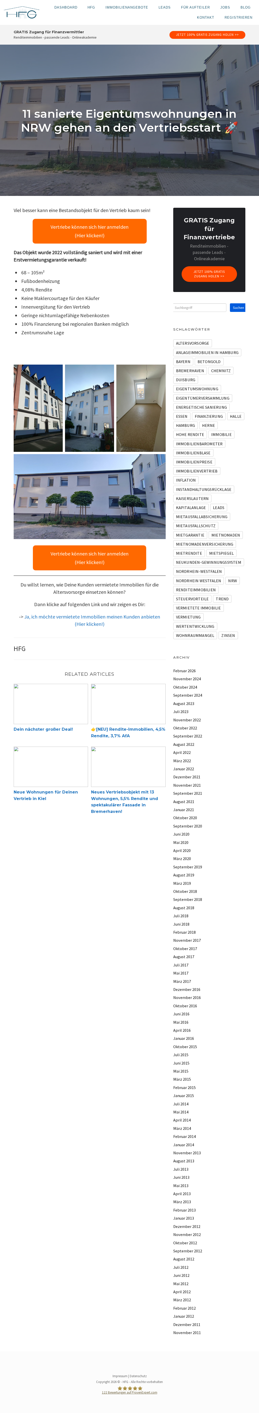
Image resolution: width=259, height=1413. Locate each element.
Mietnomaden (225, 535)
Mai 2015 (180, 1071)
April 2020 (182, 850)
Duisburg (186, 379)
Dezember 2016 (186, 989)
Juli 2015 (180, 1054)
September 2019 (187, 866)
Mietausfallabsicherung (201, 516)
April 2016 (182, 1030)
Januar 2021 (183, 809)
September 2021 (187, 793)
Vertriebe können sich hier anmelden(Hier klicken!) (89, 231)
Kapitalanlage (191, 507)
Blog (246, 7)
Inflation (186, 480)
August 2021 (183, 801)
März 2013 (182, 1201)
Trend (222, 598)
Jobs (225, 7)
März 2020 (182, 858)
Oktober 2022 (185, 727)
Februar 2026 (184, 670)
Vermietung (188, 617)
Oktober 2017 (185, 948)
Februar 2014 (184, 1136)
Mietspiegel (221, 553)
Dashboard (65, 7)
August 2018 (183, 907)
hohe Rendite (190, 434)
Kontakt (205, 17)
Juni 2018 (181, 924)
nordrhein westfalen (198, 580)
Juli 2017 (180, 964)
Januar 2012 (183, 1316)
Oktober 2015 (185, 1046)
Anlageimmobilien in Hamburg (207, 352)
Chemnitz (221, 370)
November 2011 (187, 1332)
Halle (236, 416)
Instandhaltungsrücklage (204, 489)
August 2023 (183, 703)
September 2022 (187, 736)
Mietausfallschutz (195, 525)
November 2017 (187, 940)
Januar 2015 (183, 1095)
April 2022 (182, 752)
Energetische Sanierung (201, 407)
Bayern (183, 361)
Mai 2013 (180, 1185)
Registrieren (238, 17)
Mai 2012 (180, 1283)
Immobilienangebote (126, 7)
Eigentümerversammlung (202, 398)
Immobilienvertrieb (197, 471)
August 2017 (183, 956)
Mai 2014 (180, 1111)
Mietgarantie (190, 535)
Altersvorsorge (192, 343)
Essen (182, 416)
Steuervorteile (192, 598)
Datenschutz (138, 1376)
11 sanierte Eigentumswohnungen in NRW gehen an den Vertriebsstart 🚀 (129, 120)
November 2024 (187, 678)
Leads (165, 7)
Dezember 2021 (186, 776)
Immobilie (221, 434)
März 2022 (182, 760)
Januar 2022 (183, 768)
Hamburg (185, 425)
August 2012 (183, 1258)
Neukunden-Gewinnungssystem (208, 562)
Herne (208, 425)
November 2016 (187, 997)
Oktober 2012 (185, 1242)
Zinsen (228, 635)
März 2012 (182, 1299)
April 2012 (182, 1291)
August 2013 (183, 1160)
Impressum (120, 1376)
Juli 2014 (180, 1103)
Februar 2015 (184, 1087)
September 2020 (187, 826)
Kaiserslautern (192, 498)
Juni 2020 (181, 834)
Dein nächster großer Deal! (43, 729)
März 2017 (182, 981)
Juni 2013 (181, 1177)
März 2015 (182, 1079)
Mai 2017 (180, 973)
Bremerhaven (190, 370)
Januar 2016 (183, 1038)
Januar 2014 (183, 1144)
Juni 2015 (181, 1063)
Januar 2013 (183, 1218)
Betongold (209, 361)
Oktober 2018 (185, 891)
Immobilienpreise (194, 461)
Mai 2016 (180, 1022)
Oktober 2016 (185, 1005)
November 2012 (187, 1234)
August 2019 (183, 874)
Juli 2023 (180, 711)
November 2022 (187, 719)
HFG (91, 7)
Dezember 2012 (186, 1226)
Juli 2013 (180, 1169)
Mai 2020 (180, 842)
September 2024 (187, 695)
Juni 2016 (181, 1013)
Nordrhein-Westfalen (199, 571)
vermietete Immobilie (198, 607)
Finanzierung (209, 416)
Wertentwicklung (195, 626)
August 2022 (183, 744)
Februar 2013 (184, 1210)
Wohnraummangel (195, 635)
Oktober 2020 (185, 817)
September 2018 (187, 899)
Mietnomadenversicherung (204, 544)
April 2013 (182, 1193)
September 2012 (187, 1250)
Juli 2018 (180, 915)
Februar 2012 (184, 1308)
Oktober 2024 (185, 687)
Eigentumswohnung (197, 388)
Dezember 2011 (186, 1324)
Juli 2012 (180, 1267)
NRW (232, 580)
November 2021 (187, 785)
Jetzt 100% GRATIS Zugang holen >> (207, 35)
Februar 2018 (184, 932)
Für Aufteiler (195, 7)
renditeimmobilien (196, 589)
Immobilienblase (193, 452)
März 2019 (182, 883)
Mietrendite (189, 553)
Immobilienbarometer (199, 443)
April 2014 (182, 1120)
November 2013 (187, 1152)
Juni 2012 (181, 1275)
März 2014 (182, 1128)
